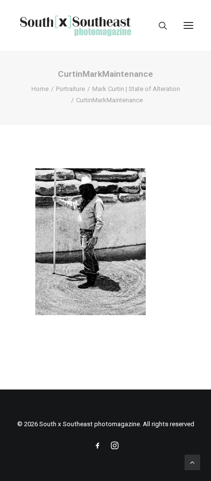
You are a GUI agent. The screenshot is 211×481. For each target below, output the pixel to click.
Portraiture (70, 88)
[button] (188, 25)
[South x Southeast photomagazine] (75, 25)
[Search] (158, 25)
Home (40, 88)
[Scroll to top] (192, 462)
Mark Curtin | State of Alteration (136, 88)
